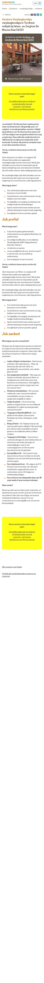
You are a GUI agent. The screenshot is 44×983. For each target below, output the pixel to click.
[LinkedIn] (38, 14)
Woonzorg (8, 2)
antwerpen (39, 8)
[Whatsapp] (40, 14)
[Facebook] (35, 14)
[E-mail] (32, 14)
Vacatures (13, 8)
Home (4, 8)
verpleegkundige (26, 8)
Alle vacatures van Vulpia (12, 567)
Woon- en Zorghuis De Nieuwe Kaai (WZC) (19, 38)
